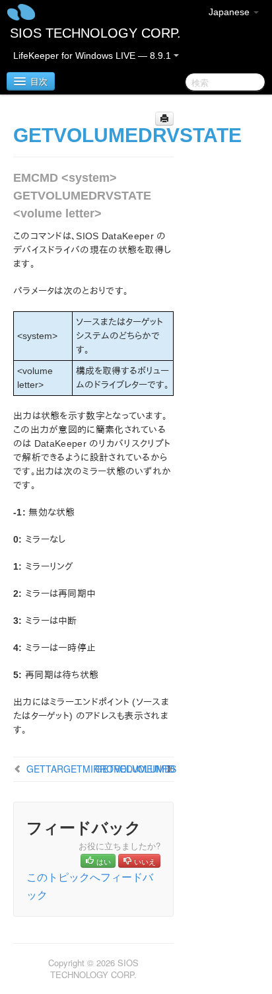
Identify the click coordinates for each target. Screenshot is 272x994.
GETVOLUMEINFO (135, 769)
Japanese (230, 12)
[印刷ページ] (164, 119)
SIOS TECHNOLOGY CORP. (95, 33)
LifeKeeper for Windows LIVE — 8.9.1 (93, 55)
